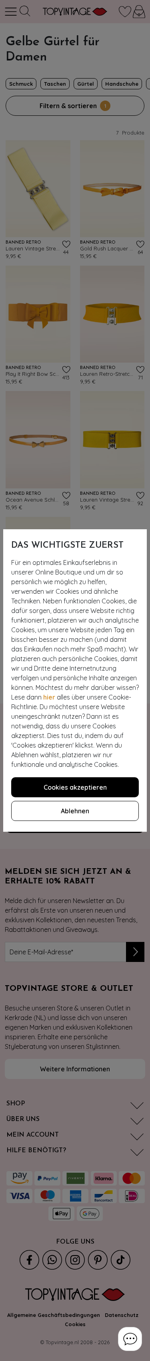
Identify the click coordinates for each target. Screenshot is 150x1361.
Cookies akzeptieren (75, 787)
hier (49, 697)
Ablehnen (75, 811)
